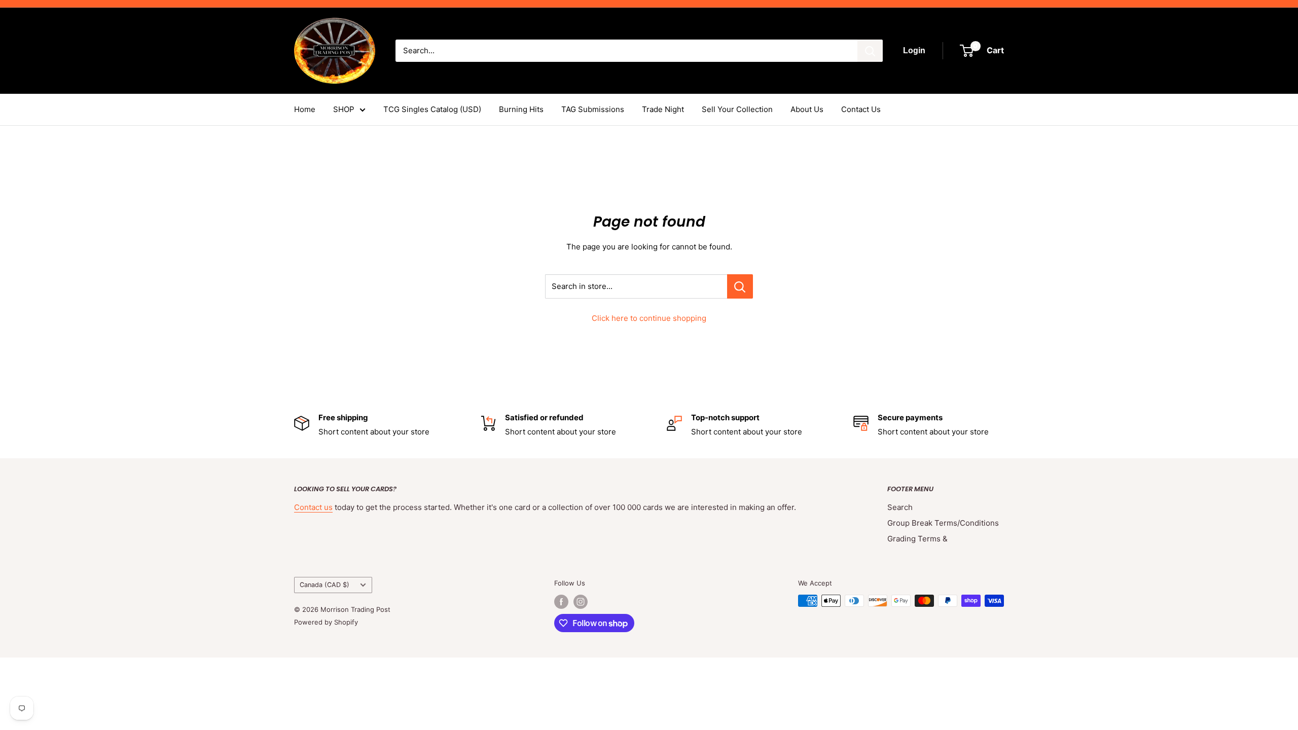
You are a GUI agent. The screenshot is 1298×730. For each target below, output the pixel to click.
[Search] (870, 51)
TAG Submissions (592, 109)
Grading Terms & (917, 538)
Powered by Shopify (326, 622)
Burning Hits (521, 109)
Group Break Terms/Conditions (943, 523)
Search (900, 507)
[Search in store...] (740, 286)
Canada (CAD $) (324, 585)
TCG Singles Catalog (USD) (432, 109)
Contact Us (861, 109)
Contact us (313, 507)
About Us (806, 109)
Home (304, 109)
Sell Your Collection (737, 109)
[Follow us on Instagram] (580, 602)
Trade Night (663, 109)
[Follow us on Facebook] (561, 602)
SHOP (343, 109)
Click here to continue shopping (649, 318)
